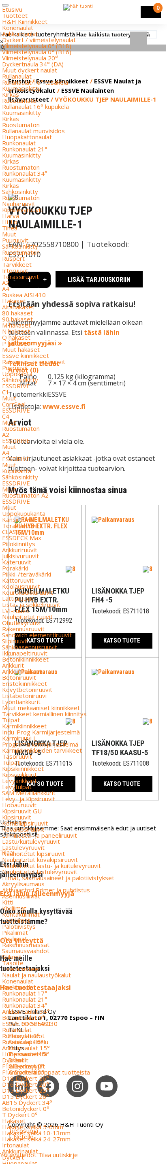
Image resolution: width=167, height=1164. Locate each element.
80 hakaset (17, 313)
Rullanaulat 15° (22, 1042)
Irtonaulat (15, 1145)
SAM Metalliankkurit (29, 793)
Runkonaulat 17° (24, 993)
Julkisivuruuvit (20, 556)
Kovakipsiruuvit (23, 829)
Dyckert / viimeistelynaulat (39, 40)
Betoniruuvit (19, 677)
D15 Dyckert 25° (25, 1090)
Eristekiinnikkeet (24, 683)
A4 (5, 289)
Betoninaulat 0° (23, 1017)
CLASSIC (13, 532)
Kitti (7, 902)
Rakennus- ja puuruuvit (33, 361)
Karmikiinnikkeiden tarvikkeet (42, 750)
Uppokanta (17, 374)
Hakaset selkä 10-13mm (36, 1133)
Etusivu (12, 9)
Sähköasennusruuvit (29, 647)
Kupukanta (16, 471)
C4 (5, 416)
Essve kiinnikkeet (25, 355)
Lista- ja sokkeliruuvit (31, 604)
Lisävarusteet (21, 969)
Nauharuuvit (18, 204)
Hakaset (14, 301)
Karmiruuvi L (19, 738)
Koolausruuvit (21, 586)
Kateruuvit (16, 562)
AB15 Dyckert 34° (27, 1102)
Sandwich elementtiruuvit (37, 635)
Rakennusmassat (25, 945)
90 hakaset (17, 319)
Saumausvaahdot (25, 951)
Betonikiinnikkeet (25, 659)
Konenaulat (17, 27)
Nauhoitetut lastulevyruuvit (39, 872)
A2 (5, 283)
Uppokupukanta (23, 513)
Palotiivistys (19, 926)
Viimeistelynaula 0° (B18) (36, 46)
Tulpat (11, 720)
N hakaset (16, 331)
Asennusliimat (21, 896)
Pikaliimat (15, 932)
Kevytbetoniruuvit (27, 689)
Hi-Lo (9, 222)
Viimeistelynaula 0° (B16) (36, 52)
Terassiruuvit (20, 276)
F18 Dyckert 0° (23, 1066)
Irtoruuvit (15, 270)
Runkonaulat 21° (24, 149)
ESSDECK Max (21, 538)
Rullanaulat (17, 76)
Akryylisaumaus (23, 884)
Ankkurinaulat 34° (26, 1011)
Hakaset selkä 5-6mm (32, 1127)
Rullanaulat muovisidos (33, 131)
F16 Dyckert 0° (23, 1072)
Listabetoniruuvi (24, 696)
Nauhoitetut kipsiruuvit (33, 853)
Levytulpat (17, 787)
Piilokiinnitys (18, 544)
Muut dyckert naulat (29, 70)
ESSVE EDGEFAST (26, 1023)
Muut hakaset (21, 349)
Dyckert (13, 1060)
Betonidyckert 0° (25, 1108)
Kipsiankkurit (19, 774)
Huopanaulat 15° (25, 1054)
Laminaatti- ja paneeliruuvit (39, 835)
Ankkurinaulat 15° (26, 1048)
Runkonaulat (19, 143)
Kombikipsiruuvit (25, 823)
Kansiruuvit (17, 519)
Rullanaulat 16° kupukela (35, 106)
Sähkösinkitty (20, 191)
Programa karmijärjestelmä (40, 744)
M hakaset (16, 325)
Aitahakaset (18, 307)
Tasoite (13, 963)
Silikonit (12, 957)
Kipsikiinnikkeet (23, 768)
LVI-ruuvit (15, 610)
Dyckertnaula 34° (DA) (33, 64)
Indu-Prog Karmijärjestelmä (41, 732)
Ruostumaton (21, 100)
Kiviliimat (14, 908)
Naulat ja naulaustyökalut (36, 975)
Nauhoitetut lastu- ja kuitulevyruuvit (51, 866)
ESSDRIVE (16, 386)
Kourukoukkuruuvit (27, 592)
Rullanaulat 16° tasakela (35, 82)
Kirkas (10, 94)
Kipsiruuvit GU (22, 811)
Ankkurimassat (22, 671)
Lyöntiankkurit (21, 702)
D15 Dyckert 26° (25, 1096)
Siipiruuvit (15, 641)
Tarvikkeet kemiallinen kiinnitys (44, 714)
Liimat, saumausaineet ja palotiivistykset (58, 878)
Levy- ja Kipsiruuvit (28, 799)
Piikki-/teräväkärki (26, 574)
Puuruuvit (15, 240)
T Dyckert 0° (20, 1115)
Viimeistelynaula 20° (30, 58)
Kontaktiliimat (21, 914)
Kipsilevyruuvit (22, 210)
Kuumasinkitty (21, 88)
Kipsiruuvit (16, 817)
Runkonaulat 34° (24, 173)
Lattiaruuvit (18, 598)
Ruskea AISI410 (24, 295)
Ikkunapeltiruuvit (24, 653)
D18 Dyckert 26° (25, 1078)
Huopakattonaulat (27, 137)
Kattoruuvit (18, 580)
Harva (10, 216)
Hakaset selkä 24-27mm (36, 1139)
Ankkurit (13, 665)
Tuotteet (15, 15)
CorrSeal (14, 404)
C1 (5, 392)
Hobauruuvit (19, 805)
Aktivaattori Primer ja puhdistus (46, 890)
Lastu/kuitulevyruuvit (31, 841)
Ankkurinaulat (20, 34)
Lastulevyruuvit (23, 847)
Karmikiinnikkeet (24, 726)
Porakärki (15, 568)
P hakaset (16, 343)
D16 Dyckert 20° (25, 1084)
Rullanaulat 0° (21, 1036)
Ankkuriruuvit (19, 550)
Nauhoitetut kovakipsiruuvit (40, 859)
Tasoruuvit (17, 756)
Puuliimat (14, 938)
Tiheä (9, 228)
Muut (9, 234)
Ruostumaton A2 (25, 495)
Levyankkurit (19, 781)
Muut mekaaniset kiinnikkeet (41, 708)
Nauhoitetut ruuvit (27, 617)
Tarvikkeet (17, 264)
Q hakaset (16, 337)
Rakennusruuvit (23, 629)
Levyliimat (16, 920)
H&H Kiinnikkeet (24, 21)
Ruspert (13, 258)
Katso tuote (121, 640)
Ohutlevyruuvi (21, 623)
